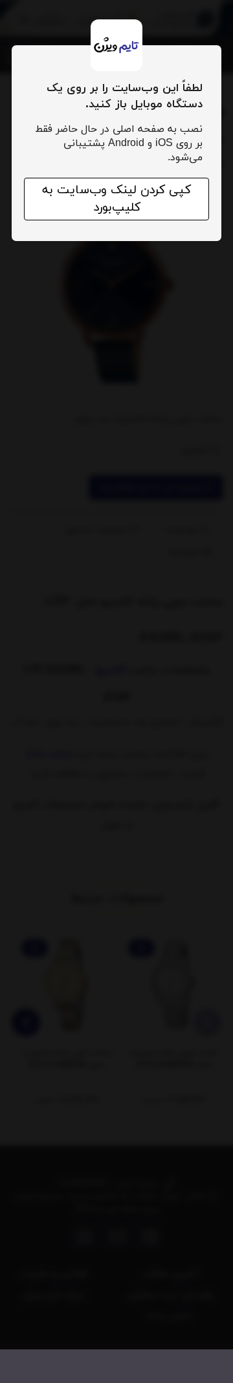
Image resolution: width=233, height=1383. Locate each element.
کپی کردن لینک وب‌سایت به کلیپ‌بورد (116, 199)
